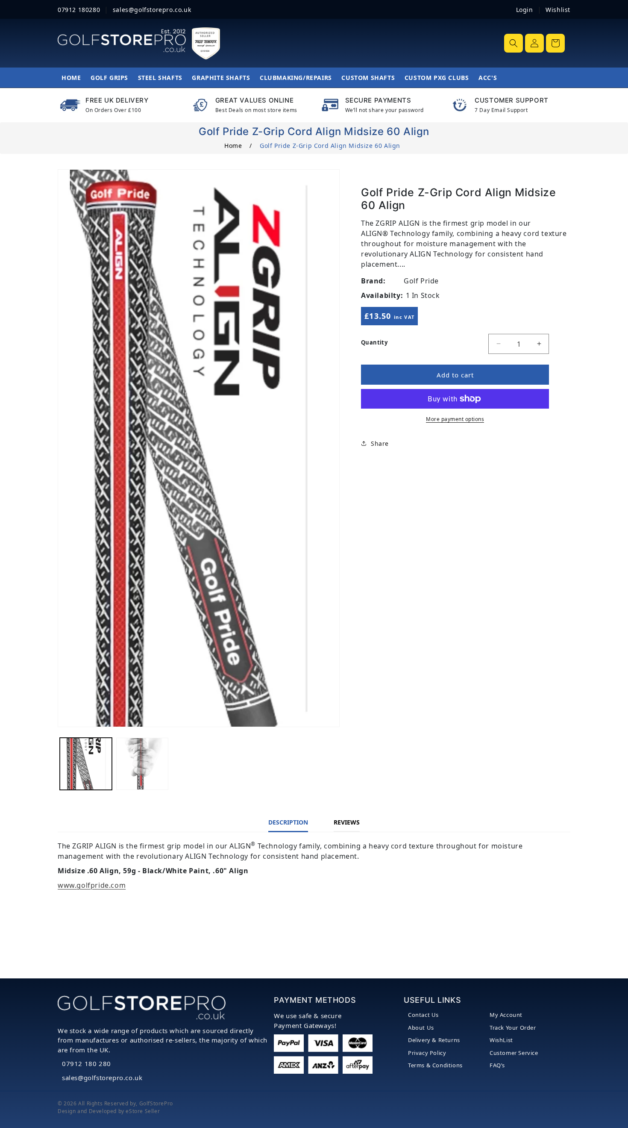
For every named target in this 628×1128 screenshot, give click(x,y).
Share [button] (380, 443)
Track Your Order (513, 1027)
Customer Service (514, 1053)
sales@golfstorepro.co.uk (102, 1077)
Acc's (487, 78)
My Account (506, 1015)
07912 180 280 (86, 1063)
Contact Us (423, 1015)
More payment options (455, 419)
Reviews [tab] (347, 822)
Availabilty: (382, 295)
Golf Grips (109, 78)
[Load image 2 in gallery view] (142, 764)
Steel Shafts (160, 78)
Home (71, 78)
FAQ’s (497, 1065)
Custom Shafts (368, 78)
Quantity (374, 342)
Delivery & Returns (434, 1040)
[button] (513, 43)
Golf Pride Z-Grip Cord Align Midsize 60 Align (330, 145)
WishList (501, 1040)
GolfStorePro (156, 1103)
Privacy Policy (427, 1053)
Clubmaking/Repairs (296, 78)
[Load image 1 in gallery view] (86, 764)
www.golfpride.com (92, 885)
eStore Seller (143, 1111)
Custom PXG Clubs (437, 78)
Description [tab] (288, 822)
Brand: (373, 281)
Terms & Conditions (435, 1065)
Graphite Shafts (221, 78)
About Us (421, 1027)
